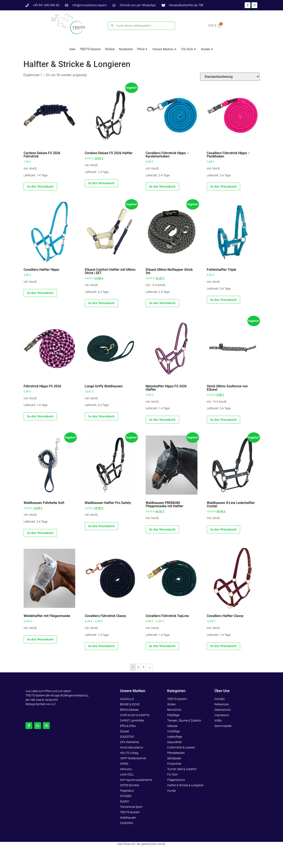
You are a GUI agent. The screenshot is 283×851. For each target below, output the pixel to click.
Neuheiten (126, 49)
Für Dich (187, 49)
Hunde (205, 49)
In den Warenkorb (40, 186)
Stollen (110, 49)
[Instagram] (46, 725)
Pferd (140, 49)
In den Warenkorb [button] (162, 303)
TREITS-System (90, 49)
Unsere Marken (162, 49)
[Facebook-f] (28, 725)
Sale (72, 49)
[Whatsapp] (37, 725)
